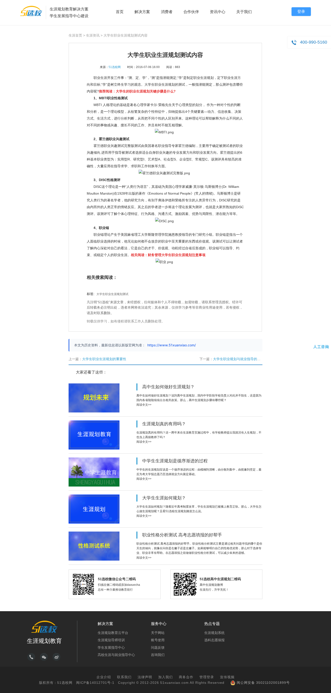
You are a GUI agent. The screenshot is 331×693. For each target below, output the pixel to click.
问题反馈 (158, 647)
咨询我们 (158, 655)
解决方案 (142, 12)
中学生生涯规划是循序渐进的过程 (175, 460)
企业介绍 (103, 677)
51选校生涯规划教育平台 (31, 11)
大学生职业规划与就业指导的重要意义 (242, 359)
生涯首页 (75, 35)
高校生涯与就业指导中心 (116, 655)
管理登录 (206, 677)
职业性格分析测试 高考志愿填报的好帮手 (182, 535)
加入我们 (165, 677)
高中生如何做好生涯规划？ (168, 386)
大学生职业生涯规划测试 (112, 294)
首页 (120, 12)
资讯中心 (217, 12)
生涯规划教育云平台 (113, 633)
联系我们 (124, 677)
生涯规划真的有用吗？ (164, 423)
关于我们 (244, 12)
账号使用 (158, 640)
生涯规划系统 (214, 633)
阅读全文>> (143, 404)
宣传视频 (227, 677)
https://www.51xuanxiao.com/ (171, 345)
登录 (301, 11)
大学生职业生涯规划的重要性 (104, 359)
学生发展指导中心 (111, 647)
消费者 (167, 12)
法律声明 (145, 677)
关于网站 (158, 633)
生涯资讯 (93, 35)
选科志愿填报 (214, 640)
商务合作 (186, 677)
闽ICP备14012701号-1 (95, 683)
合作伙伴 (191, 12)
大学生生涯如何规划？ (164, 497)
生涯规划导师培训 (111, 640)
